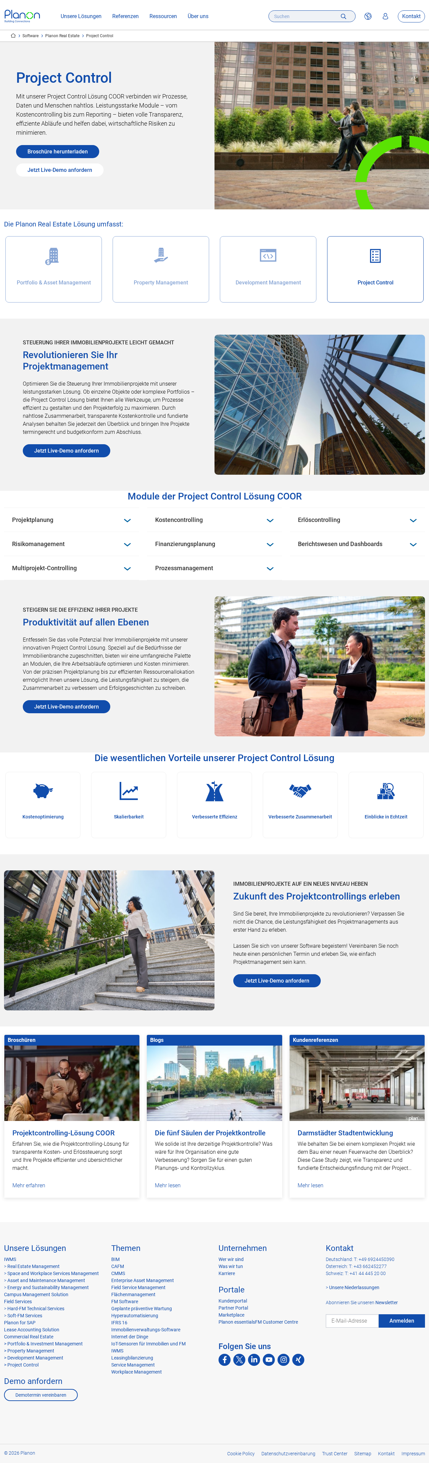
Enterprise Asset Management (142, 1280)
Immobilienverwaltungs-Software (145, 1329)
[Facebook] (225, 1360)
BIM (115, 1259)
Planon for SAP (20, 1322)
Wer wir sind (231, 1259)
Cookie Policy (241, 1453)
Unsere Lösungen (81, 16)
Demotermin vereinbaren (40, 1395)
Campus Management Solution (36, 1294)
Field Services (18, 1301)
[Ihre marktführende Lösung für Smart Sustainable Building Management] (22, 16)
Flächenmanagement (133, 1294)
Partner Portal (233, 1308)
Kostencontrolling (179, 519)
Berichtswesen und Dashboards (340, 543)
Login (385, 16)
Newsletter (386, 1302)
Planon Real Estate (62, 36)
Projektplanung (32, 519)
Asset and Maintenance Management (45, 1280)
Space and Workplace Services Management (52, 1273)
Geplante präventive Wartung (141, 1308)
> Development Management (33, 1357)
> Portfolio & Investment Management (43, 1343)
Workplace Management (136, 1372)
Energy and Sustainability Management (48, 1287)
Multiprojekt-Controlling (44, 568)
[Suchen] (343, 16)
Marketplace (231, 1315)
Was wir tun (231, 1266)
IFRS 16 (119, 1322)
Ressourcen (163, 16)
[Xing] (298, 1360)
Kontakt (411, 16)
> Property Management (29, 1350)
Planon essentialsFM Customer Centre (258, 1322)
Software (30, 36)
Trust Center (335, 1453)
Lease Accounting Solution (31, 1329)
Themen (125, 1248)
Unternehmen (243, 1248)
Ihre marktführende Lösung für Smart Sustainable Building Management (13, 35)
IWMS (10, 1259)
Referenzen (125, 16)
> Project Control (21, 1365)
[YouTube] (269, 1360)
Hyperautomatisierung (134, 1315)
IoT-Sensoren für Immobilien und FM (148, 1343)
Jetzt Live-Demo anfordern (59, 170)
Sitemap (362, 1453)
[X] (239, 1360)
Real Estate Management (33, 1266)
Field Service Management (138, 1287)
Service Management (133, 1365)
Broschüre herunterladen (57, 151)
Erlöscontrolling (319, 519)
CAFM (117, 1266)
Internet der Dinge (129, 1336)
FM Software (124, 1301)
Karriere (227, 1273)
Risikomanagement (38, 543)
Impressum (413, 1453)
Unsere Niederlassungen (354, 1287)
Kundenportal (233, 1301)
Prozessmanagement (184, 568)
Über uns (198, 16)
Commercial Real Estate (28, 1336)
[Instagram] (284, 1360)
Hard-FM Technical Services (35, 1308)
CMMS (118, 1273)
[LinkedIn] (254, 1360)
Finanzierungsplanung (185, 543)
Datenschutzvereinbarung (288, 1453)
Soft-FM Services (24, 1315)
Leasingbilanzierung (132, 1357)
